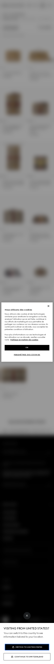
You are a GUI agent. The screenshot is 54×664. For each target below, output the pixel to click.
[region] (27, 332)
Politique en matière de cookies (24, 340)
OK (27, 347)
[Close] (27, 615)
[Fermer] (48, 306)
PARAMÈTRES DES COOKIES (27, 355)
